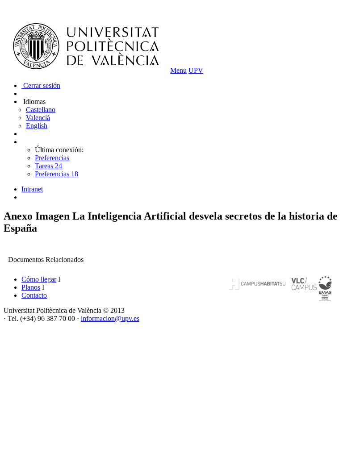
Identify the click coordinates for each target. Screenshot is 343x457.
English (36, 125)
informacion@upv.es (110, 318)
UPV (195, 70)
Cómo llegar (38, 279)
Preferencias (52, 158)
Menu (178, 70)
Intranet (32, 189)
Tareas (48, 166)
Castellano (40, 109)
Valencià (38, 117)
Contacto (34, 295)
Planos (30, 287)
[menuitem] (180, 189)
